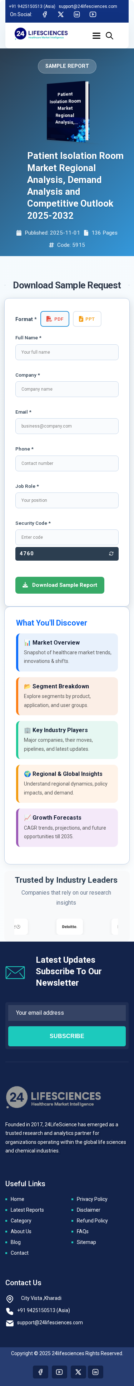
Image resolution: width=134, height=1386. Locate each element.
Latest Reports (27, 1210)
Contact (20, 1253)
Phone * (24, 449)
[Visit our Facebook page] (40, 1372)
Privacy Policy (92, 1199)
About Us (21, 1231)
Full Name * (28, 337)
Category (21, 1221)
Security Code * (33, 523)
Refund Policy (92, 1221)
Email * (23, 412)
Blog (16, 1242)
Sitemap (86, 1242)
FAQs (83, 1231)
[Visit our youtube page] (59, 1372)
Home (17, 1199)
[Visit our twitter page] (78, 1372)
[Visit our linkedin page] (95, 1372)
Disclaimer (88, 1210)
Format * (26, 319)
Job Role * (27, 486)
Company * (27, 375)
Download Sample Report (64, 585)
